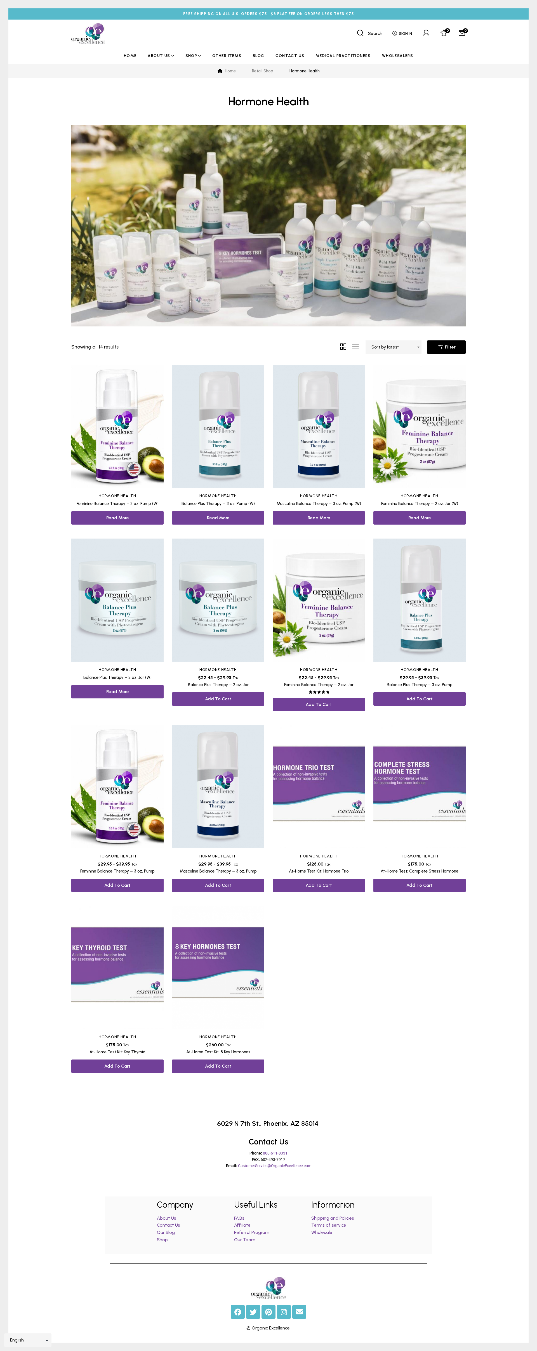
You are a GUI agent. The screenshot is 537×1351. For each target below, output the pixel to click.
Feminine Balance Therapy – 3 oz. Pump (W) (118, 503)
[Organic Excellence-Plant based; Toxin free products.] (88, 33)
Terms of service (328, 1225)
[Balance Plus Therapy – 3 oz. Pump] (419, 600)
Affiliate (243, 1225)
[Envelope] (299, 1312)
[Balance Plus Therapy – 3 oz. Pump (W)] (218, 426)
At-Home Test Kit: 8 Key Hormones (218, 1051)
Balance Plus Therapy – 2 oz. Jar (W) (117, 677)
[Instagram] (284, 1312)
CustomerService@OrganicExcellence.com (274, 1165)
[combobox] (393, 347)
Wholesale (321, 1232)
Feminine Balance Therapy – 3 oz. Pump (117, 871)
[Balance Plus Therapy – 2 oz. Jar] (218, 600)
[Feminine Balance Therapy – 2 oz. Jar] (319, 600)
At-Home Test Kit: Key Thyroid (117, 1051)
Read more (117, 517)
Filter (450, 347)
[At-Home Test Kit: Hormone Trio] (319, 786)
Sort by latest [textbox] (385, 347)
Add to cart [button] (218, 698)
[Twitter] (253, 1312)
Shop (162, 1239)
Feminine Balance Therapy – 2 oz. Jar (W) (419, 503)
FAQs (239, 1218)
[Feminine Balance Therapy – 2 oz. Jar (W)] (419, 426)
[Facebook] (238, 1312)
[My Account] (426, 33)
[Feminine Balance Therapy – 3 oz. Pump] (117, 786)
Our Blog (166, 1232)
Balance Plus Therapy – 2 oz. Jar (218, 684)
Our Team (244, 1239)
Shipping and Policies (332, 1218)
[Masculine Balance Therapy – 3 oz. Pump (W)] (319, 426)
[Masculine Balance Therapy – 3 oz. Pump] (218, 786)
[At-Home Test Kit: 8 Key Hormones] (218, 967)
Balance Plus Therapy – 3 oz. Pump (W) (218, 503)
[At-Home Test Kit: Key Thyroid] (117, 967)
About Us (166, 1218)
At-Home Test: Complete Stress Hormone (419, 871)
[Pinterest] (268, 1312)
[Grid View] (343, 347)
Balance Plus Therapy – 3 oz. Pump (420, 684)
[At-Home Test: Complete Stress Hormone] (419, 786)
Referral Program (251, 1232)
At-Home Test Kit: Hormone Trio (319, 871)
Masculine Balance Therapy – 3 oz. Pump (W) (319, 503)
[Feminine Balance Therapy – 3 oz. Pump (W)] (117, 426)
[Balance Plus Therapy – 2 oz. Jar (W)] (117, 600)
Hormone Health (117, 496)
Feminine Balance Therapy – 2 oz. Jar (319, 684)
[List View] (355, 347)
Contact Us (168, 1225)
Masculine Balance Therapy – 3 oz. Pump (218, 871)
